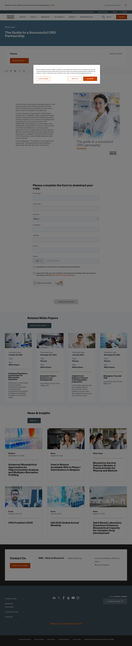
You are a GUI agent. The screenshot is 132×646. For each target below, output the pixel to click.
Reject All (75, 78)
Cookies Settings (43, 78)
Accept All (90, 78)
